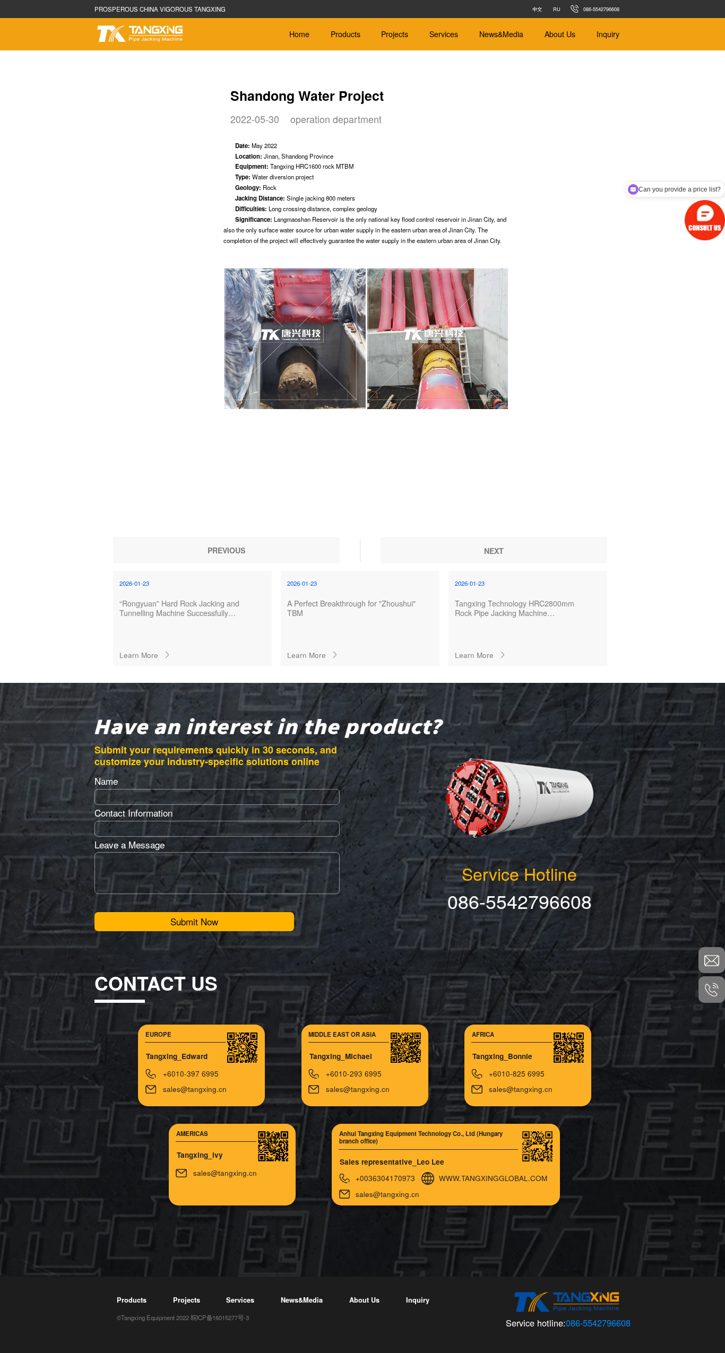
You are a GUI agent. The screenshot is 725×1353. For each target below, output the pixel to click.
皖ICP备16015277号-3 (220, 1317)
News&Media (501, 34)
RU (556, 9)
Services (443, 34)
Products (345, 34)
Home (299, 34)
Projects (394, 34)
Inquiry (608, 34)
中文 (537, 9)
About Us (560, 34)
